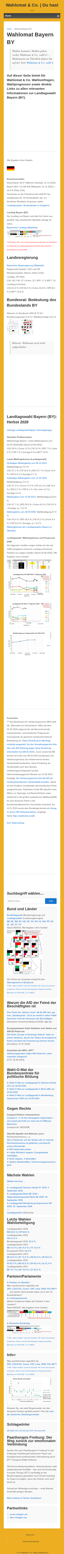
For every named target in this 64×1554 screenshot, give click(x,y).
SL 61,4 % (47, 1263)
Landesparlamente (18, 1298)
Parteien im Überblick (19, 1282)
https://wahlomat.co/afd (24, 816)
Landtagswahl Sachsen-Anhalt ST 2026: (28, 1187)
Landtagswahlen (14, 918)
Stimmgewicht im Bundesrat (20, 982)
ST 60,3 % (35, 1269)
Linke (37, 1289)
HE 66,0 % (47, 1257)
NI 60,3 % (11, 1263)
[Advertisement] (32, 130)
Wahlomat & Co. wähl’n (40, 62)
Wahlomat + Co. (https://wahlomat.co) (34, 1553)
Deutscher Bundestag (19, 1323)
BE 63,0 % (12, 1257)
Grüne (26, 1289)
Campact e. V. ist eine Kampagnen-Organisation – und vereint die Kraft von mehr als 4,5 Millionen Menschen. (30, 1121)
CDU (16, 1431)
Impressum (30, 1535)
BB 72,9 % (12, 1247)
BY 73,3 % (23, 1257)
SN (12, 924)
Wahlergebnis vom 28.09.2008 (21, 512)
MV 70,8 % (24, 1269)
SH (51, 921)
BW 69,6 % (12, 1232)
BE (12, 921)
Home (9, 29)
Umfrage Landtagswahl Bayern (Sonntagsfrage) (29, 430)
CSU (20, 1431)
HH (32, 921)
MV (36, 921)
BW (16, 921)
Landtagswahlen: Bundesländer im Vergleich (28, 205)
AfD (53, 1289)
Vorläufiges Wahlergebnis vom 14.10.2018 (27, 478)
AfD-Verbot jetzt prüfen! (20, 1149)
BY (20, 921)
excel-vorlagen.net (18, 1514)
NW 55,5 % (23, 1263)
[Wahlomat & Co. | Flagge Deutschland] (12, 169)
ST (16, 924)
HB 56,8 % (35, 1257)
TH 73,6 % (35, 1247)
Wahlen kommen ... (16, 1181)
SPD (9, 1289)
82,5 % (32, 1241)
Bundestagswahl (14, 915)
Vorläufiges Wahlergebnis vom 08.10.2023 (27, 463)
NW (44, 921)
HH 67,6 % (12, 1238)
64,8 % (28, 1251)
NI (40, 921)
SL (8, 924)
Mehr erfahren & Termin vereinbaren (24, 1498)
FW (48, 1289)
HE (28, 921)
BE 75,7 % (12, 1269)
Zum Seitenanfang (15, 823)
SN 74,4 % (24, 1247)
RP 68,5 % (24, 1232)
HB (24, 921)
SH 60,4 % (35, 1263)
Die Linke (26, 1431)
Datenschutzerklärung (31, 1541)
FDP (32, 1289)
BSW (43, 1289)
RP (48, 921)
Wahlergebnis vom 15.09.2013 (21, 497)
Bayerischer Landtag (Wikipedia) (22, 227)
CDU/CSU (17, 1289)
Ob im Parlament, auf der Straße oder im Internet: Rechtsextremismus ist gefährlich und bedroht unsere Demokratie (30, 1143)
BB (8, 921)
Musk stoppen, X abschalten (22, 1159)
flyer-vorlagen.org (18, 1517)
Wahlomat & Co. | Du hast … (32, 7)
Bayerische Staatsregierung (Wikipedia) (25, 265)
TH (19, 924)
